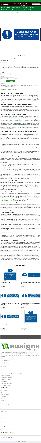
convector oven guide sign (22, 85)
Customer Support (3, 390)
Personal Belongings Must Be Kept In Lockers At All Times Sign (30, 304)
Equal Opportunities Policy (5, 420)
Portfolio (25, 3)
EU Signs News (3, 396)
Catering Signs (17, 12)
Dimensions (2, 72)
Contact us (2, 371)
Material (2, 76)
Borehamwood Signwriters (5, 375)
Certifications (19, 5)
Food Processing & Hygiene (27, 12)
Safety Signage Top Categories (6, 383)
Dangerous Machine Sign (5, 282)
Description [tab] (4, 89)
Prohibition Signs (36, 197)
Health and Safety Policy (5, 415)
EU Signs (28, 85)
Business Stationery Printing (17, 9)
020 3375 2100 (21, 1)
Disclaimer (2, 424)
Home (15, 3)
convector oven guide (12, 85)
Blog (24, 5)
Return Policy (3, 413)
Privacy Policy (3, 411)
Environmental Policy (4, 419)
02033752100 (23, 236)
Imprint (1, 422)
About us (2, 369)
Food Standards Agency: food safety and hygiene (16, 123)
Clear (16, 78)
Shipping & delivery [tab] (12, 89)
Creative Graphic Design (5, 385)
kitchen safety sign (4, 86)
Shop (1, 402)
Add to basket (11, 81)
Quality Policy (3, 417)
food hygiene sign (34, 85)
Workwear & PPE (27, 9)
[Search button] (39, 4)
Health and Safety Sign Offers (6, 377)
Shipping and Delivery (4, 394)
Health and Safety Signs (5, 7)
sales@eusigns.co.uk (33, 236)
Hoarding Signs (31, 7)
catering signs (5, 85)
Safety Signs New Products (5, 379)
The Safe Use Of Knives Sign (27, 324)
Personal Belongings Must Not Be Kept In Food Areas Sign (9, 304)
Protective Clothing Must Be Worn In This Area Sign (30, 283)
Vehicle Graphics (24, 7)
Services (19, 3)
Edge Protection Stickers (6, 9)
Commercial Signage (16, 7)
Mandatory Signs (21, 197)
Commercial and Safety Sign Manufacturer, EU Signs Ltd (11, 373)
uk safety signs (11, 86)
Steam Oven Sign (3, 324)
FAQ (1, 392)
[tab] (4, 90)
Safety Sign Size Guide (35, 186)
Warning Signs (13, 199)
